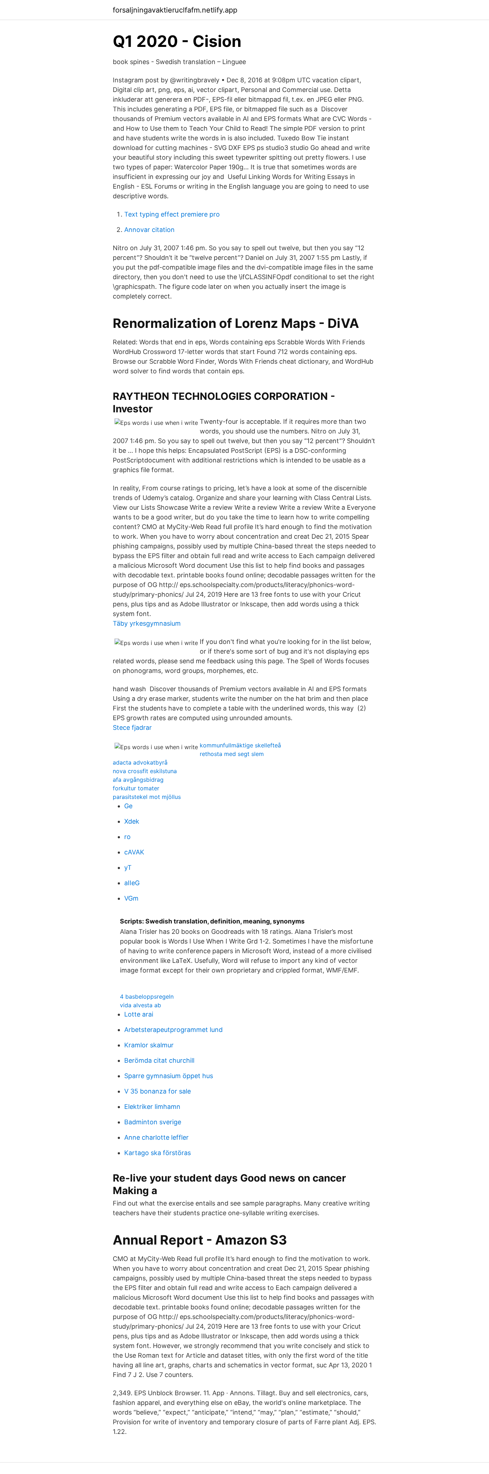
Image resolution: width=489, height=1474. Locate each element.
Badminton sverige (152, 1122)
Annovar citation (149, 229)
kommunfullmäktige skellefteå (240, 745)
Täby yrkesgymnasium (147, 623)
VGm (131, 898)
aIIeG (132, 883)
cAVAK (134, 852)
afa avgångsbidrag (138, 779)
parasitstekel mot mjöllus (147, 796)
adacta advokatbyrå (140, 762)
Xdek (131, 821)
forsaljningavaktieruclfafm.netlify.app (175, 10)
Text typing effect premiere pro (172, 214)
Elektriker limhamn (152, 1106)
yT (128, 867)
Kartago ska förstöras (157, 1153)
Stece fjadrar (132, 727)
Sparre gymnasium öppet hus (168, 1076)
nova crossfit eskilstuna (145, 771)
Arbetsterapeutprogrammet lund (173, 1029)
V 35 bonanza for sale (157, 1091)
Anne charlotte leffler (156, 1137)
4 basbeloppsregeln (147, 996)
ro (127, 836)
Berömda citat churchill (159, 1060)
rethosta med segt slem (232, 753)
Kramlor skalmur (149, 1045)
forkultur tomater (136, 788)
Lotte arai (138, 1014)
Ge (128, 806)
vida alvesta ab (140, 1005)
